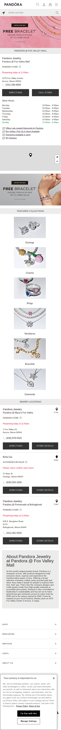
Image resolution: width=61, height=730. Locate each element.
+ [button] (57, 157)
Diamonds (30, 394)
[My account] (44, 4)
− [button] (57, 161)
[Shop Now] (30, 189)
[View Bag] (50, 4)
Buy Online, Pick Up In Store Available (23, 131)
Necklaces (30, 333)
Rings (30, 303)
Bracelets (30, 364)
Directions (15, 93)
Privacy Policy (22, 706)
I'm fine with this (29, 713)
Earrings (30, 242)
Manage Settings (29, 721)
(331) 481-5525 (14, 533)
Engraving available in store (18, 135)
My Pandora (11, 138)
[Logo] (13, 3)
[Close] (54, 678)
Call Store (45, 93)
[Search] (38, 4)
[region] (28, 702)
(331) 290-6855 (13, 85)
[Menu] (56, 4)
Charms (30, 273)
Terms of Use (34, 706)
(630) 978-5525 (14, 438)
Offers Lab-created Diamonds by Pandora (24, 128)
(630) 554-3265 (14, 482)
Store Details (45, 446)
